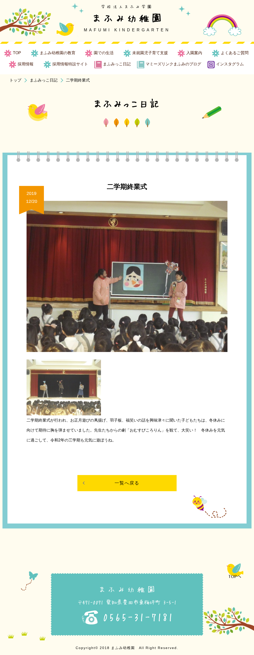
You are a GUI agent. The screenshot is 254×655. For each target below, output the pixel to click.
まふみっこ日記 (44, 80)
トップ (15, 80)
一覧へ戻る (127, 482)
